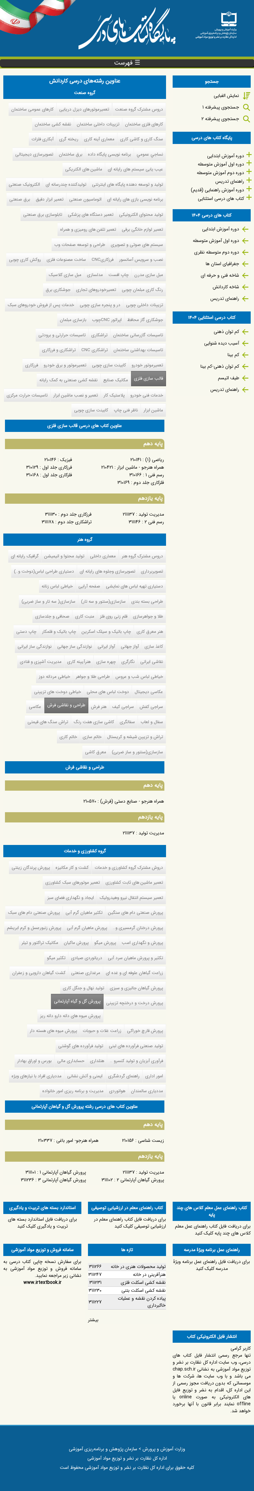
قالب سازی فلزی (148, 378)
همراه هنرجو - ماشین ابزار (140, 467)
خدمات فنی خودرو (146, 395)
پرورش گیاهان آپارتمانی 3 (62, 1180)
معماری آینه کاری (99, 139)
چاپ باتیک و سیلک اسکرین (106, 631)
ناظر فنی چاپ (126, 410)
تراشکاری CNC (94, 350)
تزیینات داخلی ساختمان (98, 124)
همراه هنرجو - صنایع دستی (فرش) (132, 801)
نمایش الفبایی (226, 95)
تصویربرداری (152, 571)
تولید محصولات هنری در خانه (138, 1266)
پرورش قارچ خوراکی (145, 1030)
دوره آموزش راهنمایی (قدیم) (217, 190)
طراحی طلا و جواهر (93, 676)
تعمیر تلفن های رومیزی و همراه (88, 229)
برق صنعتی (19, 199)
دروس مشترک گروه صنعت (139, 109)
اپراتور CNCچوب (107, 319)
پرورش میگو (105, 942)
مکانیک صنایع (115, 380)
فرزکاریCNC (102, 259)
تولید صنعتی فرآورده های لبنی (136, 1046)
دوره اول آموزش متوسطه (221, 164)
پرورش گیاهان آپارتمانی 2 (140, 1180)
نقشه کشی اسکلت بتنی (143, 1290)
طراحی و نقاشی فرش (66, 705)
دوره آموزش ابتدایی (225, 156)
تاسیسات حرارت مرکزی (27, 395)
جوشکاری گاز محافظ (145, 319)
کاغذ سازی (154, 646)
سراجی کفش (151, 706)
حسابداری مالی (70, 1060)
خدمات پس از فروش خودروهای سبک (41, 305)
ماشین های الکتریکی (83, 169)
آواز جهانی (130, 646)
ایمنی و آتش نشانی (85, 1076)
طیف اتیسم (228, 378)
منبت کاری (84, 616)
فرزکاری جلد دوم (76, 514)
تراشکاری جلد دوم (75, 522)
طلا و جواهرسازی (148, 616)
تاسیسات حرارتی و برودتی (62, 335)
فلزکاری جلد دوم (149, 482)
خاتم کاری (68, 736)
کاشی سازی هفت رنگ (94, 722)
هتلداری (97, 1060)
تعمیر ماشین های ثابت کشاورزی (134, 882)
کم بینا (233, 354)
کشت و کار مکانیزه (72, 867)
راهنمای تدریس (229, 181)
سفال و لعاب (152, 722)
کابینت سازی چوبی (109, 365)
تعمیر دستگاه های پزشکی (90, 214)
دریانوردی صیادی (86, 958)
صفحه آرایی (89, 586)
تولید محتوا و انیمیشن (64, 556)
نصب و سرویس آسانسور (141, 259)
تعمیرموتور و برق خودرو (65, 365)
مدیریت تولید (151, 514)
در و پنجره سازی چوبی (100, 305)
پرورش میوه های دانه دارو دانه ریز (70, 1015)
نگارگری (128, 661)
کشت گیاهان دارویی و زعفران (38, 972)
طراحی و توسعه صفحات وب (79, 244)
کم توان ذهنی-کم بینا (219, 366)
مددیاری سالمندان (147, 1091)
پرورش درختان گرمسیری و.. (138, 927)
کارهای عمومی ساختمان (32, 109)
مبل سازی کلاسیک (65, 274)
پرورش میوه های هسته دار (53, 1030)
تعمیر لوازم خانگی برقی (142, 229)
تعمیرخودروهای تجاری (96, 289)
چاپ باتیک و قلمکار (59, 631)
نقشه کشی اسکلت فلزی (143, 1282)
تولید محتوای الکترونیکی (141, 214)
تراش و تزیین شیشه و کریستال (135, 736)
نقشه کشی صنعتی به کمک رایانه (68, 380)
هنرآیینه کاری (79, 661)
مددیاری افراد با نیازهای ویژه (37, 1076)
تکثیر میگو (56, 958)
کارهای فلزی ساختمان (144, 124)
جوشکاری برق (58, 289)
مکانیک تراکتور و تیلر (39, 942)
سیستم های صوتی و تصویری (137, 244)
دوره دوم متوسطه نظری (216, 252)
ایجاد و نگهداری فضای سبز (70, 897)
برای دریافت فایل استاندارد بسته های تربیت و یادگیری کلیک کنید (42, 1223)
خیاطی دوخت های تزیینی (57, 691)
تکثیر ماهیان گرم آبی (84, 912)
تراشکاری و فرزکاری (59, 350)
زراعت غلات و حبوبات (102, 1030)
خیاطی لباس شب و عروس (139, 676)
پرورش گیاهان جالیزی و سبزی (136, 988)
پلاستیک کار (114, 395)
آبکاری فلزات (42, 139)
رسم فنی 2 (154, 522)
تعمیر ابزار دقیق (50, 199)
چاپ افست (118, 274)
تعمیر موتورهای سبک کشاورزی (72, 882)
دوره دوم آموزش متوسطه (220, 172)
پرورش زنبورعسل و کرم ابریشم (34, 927)
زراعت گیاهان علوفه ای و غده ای (134, 972)
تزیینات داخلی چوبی (144, 305)
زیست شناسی (151, 1140)
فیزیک (66, 459)
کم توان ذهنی (226, 331)
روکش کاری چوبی (25, 259)
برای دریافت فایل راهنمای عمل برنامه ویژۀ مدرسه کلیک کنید (211, 1265)
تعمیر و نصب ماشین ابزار (75, 395)
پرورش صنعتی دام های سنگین (135, 912)
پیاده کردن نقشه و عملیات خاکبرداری (142, 1302)
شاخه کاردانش (226, 287)
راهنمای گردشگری (124, 1076)
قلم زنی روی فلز (113, 616)
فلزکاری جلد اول (57, 475)
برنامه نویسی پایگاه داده (109, 154)
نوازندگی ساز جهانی (74, 646)
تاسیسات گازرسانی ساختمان (138, 335)
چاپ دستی (26, 631)
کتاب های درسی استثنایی (221, 198)
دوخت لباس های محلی (108, 691)
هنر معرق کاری (150, 631)
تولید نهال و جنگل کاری (83, 988)
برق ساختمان (70, 154)
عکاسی (35, 706)
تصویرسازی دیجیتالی (34, 154)
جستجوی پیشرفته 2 (220, 118)
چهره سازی (106, 661)
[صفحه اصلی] (216, 23)
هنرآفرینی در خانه (149, 1274)
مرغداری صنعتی (85, 972)
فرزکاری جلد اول (57, 467)
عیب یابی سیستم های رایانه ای (135, 169)
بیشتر (93, 1320)
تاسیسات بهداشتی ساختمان (138, 350)
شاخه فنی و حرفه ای (220, 275)
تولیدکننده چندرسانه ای (66, 184)
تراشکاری (99, 335)
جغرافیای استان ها (222, 263)
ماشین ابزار (153, 410)
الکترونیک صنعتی (24, 184)
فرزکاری (31, 365)
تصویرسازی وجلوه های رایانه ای (107, 571)
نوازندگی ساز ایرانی (35, 646)
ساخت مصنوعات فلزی (66, 259)
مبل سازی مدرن (148, 274)
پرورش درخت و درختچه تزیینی (134, 1003)
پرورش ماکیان (76, 942)
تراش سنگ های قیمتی (47, 722)
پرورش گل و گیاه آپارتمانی (76, 1001)
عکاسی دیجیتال (149, 691)
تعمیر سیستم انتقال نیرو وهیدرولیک (131, 897)
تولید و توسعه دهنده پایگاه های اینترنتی (127, 184)
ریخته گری (68, 139)
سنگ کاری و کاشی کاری (141, 139)
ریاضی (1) (154, 459)
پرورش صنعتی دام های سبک (34, 912)
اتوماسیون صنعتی (85, 199)
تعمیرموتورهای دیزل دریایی (84, 109)
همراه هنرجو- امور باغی (77, 1140)
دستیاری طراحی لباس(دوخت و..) (44, 571)
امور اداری (154, 1076)
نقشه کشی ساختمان (53, 124)
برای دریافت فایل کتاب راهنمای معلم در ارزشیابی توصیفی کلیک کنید (130, 1223)
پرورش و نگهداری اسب (142, 942)
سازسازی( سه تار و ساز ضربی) (48, 601)
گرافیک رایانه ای (25, 556)
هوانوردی (117, 1091)
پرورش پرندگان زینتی (31, 867)
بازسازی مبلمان (73, 319)
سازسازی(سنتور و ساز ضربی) (137, 752)
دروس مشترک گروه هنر (142, 556)
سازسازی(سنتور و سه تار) (103, 601)
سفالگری (127, 722)
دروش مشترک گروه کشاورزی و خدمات (129, 867)
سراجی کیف (123, 706)
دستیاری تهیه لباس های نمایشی (134, 586)
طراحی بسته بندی (147, 601)
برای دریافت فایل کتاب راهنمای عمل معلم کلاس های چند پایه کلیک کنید (213, 1230)
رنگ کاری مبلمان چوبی (142, 289)
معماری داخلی (103, 556)
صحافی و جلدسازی (52, 616)
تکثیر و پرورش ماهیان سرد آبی (135, 958)
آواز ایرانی (106, 646)
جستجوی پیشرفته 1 (220, 107)
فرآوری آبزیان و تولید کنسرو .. (136, 1060)
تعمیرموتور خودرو (147, 365)
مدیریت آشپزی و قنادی (41, 661)
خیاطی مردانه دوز (54, 676)
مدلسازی (95, 274)
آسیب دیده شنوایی (221, 343)
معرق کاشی (95, 752)
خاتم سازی (92, 736)
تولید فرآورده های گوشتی (80, 1046)
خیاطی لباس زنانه (57, 586)
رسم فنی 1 (155, 475)
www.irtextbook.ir (42, 1282)
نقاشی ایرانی (151, 661)
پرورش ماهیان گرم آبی (87, 927)
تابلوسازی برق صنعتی (42, 214)
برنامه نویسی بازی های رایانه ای (135, 199)
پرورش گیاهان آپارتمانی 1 (62, 1172)
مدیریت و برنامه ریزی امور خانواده (73, 1091)
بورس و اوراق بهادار (34, 1060)
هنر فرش (98, 706)
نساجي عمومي (150, 154)
